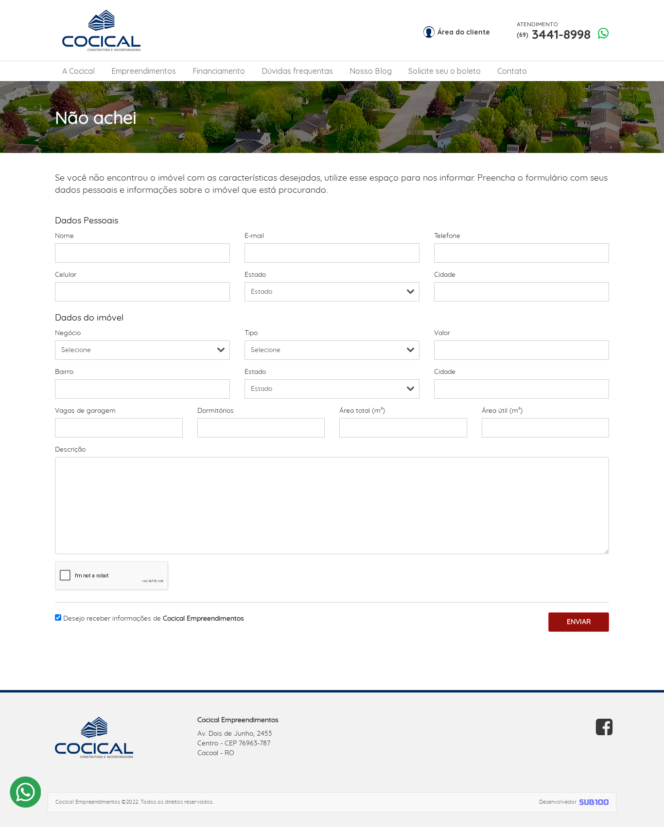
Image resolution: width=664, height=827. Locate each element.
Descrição (70, 449)
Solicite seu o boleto (444, 71)
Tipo (251, 333)
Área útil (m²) (502, 410)
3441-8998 (554, 31)
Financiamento (218, 71)
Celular (65, 274)
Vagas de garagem (85, 410)
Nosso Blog (370, 71)
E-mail (254, 236)
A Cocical (78, 71)
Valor (442, 333)
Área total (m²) (362, 410)
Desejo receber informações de (153, 618)
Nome (64, 236)
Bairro (64, 372)
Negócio (68, 333)
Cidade (444, 274)
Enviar (579, 622)
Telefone (447, 236)
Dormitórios (215, 410)
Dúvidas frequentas (297, 71)
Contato (512, 71)
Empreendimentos (143, 71)
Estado (255, 274)
